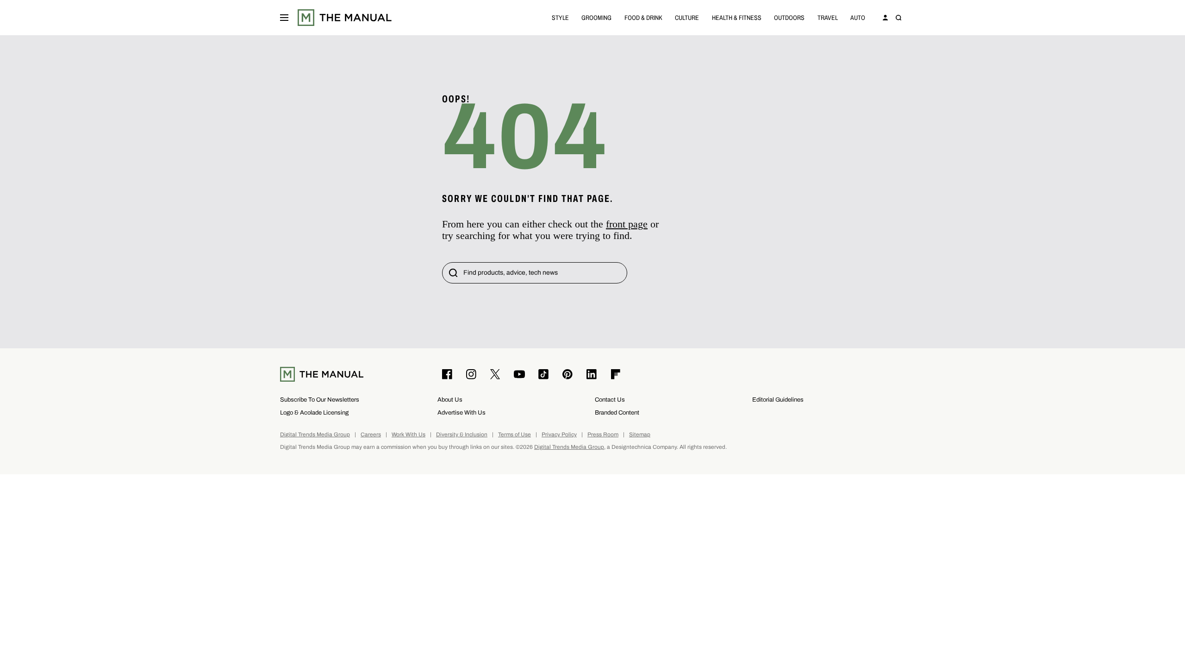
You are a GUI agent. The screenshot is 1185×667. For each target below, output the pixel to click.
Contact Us (610, 399)
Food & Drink (643, 17)
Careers (371, 435)
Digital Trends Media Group (315, 435)
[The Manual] (345, 17)
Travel (827, 17)
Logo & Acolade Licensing (314, 412)
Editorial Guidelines (778, 399)
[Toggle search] (898, 17)
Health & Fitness (736, 17)
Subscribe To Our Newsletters (319, 399)
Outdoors (789, 17)
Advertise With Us (461, 412)
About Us (449, 399)
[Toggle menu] (284, 17)
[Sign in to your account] (885, 17)
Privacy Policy (559, 435)
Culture (687, 17)
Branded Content (617, 412)
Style (560, 17)
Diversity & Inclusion (461, 435)
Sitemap (639, 435)
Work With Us (408, 435)
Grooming (596, 17)
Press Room (602, 435)
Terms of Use (514, 435)
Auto (857, 17)
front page (627, 224)
